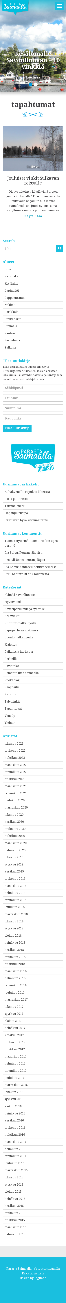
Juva (8, 269)
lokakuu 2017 (14, 1007)
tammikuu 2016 (16, 1156)
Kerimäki (11, 276)
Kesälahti (11, 283)
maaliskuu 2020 (16, 843)
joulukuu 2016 (15, 1078)
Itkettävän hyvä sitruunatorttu (26, 520)
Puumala (11, 326)
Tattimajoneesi (15, 506)
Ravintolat (12, 666)
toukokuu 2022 (15, 750)
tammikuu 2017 (16, 1071)
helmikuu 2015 (15, 1234)
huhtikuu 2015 (15, 1220)
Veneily (10, 716)
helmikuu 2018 (15, 978)
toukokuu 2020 (15, 829)
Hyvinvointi (13, 602)
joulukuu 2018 (15, 907)
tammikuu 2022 (16, 772)
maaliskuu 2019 (16, 886)
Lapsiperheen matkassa (21, 630)
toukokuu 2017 (15, 1042)
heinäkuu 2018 (15, 942)
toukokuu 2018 (15, 957)
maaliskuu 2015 (16, 1227)
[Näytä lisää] (33, 169)
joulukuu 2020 (15, 800)
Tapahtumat (13, 708)
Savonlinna (12, 340)
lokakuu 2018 (14, 921)
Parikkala (11, 312)
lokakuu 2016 (14, 1092)
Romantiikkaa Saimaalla (22, 673)
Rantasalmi (12, 333)
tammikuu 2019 (16, 900)
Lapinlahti (12, 290)
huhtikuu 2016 (15, 1135)
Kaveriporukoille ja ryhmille (25, 609)
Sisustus (10, 694)
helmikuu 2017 (15, 1063)
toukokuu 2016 (15, 1128)
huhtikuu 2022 (15, 758)
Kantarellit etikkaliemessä (37, 567)
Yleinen (10, 723)
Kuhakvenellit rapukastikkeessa (27, 492)
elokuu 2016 (13, 1106)
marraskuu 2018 (16, 914)
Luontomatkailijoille (19, 637)
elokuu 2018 (13, 935)
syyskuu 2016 (14, 1099)
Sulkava (10, 347)
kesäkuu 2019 (14, 871)
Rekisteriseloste (33, 1273)
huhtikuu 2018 (15, 964)
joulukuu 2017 (15, 992)
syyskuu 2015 (14, 1184)
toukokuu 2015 (15, 1213)
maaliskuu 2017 (16, 1056)
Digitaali (40, 1278)
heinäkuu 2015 (15, 1199)
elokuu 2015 (13, 1191)
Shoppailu (12, 687)
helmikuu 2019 (15, 893)
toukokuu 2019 (15, 879)
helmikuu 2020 (15, 850)
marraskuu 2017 (16, 999)
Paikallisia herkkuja (19, 651)
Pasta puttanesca (16, 499)
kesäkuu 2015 (14, 1206)
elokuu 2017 (13, 1021)
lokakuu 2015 (14, 1177)
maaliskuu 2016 (16, 1142)
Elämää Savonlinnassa (20, 595)
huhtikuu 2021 (15, 779)
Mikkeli (10, 305)
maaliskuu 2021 (16, 786)
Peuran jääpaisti (30, 553)
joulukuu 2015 (15, 1163)
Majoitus (11, 644)
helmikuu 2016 (15, 1149)
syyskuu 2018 (14, 928)
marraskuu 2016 (16, 1085)
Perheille (11, 659)
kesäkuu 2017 (14, 1035)
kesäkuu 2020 (14, 822)
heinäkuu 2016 (15, 1113)
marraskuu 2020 (16, 807)
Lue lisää (33, 77)
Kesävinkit (12, 616)
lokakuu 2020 (14, 815)
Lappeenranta (15, 298)
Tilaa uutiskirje (17, 428)
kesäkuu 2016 (14, 1120)
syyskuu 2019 (14, 864)
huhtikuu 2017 (15, 1049)
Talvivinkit (12, 701)
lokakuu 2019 (14, 857)
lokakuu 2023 (14, 743)
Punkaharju (13, 319)
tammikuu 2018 (16, 985)
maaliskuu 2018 (16, 971)
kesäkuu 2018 (14, 950)
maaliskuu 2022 (16, 765)
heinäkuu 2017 (15, 1028)
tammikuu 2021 (16, 793)
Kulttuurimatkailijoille (20, 623)
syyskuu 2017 (14, 1014)
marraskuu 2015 (16, 1170)
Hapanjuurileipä (16, 513)
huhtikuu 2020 (15, 836)
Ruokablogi (13, 680)
